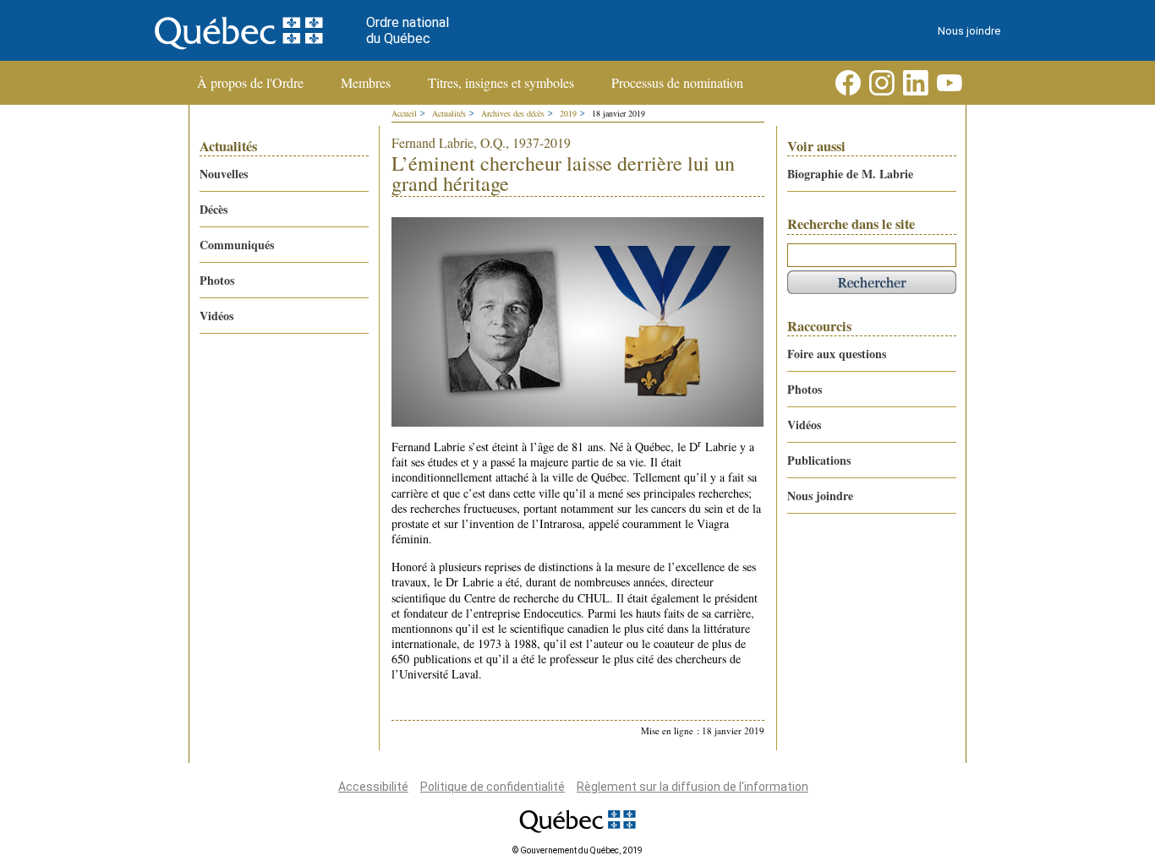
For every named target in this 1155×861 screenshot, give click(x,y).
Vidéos (216, 315)
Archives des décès (513, 113)
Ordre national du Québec (407, 30)
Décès (213, 209)
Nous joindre (969, 31)
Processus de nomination (677, 83)
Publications (819, 460)
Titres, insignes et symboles (501, 83)
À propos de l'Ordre (250, 83)
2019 (568, 113)
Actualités (449, 113)
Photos (217, 280)
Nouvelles (224, 174)
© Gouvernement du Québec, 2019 (577, 850)
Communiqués (237, 244)
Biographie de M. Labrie (850, 174)
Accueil (404, 113)
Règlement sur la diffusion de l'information (692, 786)
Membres (366, 83)
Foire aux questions (836, 353)
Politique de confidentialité (492, 786)
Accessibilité (373, 786)
